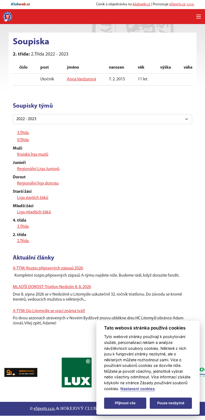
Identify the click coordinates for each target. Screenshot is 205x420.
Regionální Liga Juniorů (38, 169)
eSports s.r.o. (44, 409)
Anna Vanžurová (81, 79)
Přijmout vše (125, 403)
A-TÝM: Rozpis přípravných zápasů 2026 (48, 268)
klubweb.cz (141, 4)
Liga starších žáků (32, 198)
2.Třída (23, 241)
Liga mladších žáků (34, 212)
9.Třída (23, 140)
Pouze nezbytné (170, 403)
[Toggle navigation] (198, 16)
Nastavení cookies (137, 388)
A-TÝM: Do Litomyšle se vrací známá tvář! (49, 311)
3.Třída (23, 133)
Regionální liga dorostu (38, 183)
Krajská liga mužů (32, 154)
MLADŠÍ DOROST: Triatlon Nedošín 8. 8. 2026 (52, 287)
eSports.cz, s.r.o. (181, 4)
